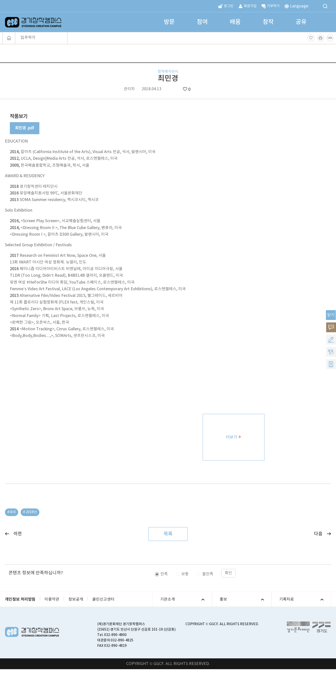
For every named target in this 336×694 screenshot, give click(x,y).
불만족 (207, 574)
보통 (185, 574)
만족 (164, 574)
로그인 (228, 6)
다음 (318, 533)
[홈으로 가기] (9, 38)
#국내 (11, 512)
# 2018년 (30, 512)
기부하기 (273, 6)
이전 (18, 533)
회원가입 (250, 6)
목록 (168, 534)
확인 (228, 573)
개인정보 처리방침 (20, 599)
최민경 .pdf (24, 128)
